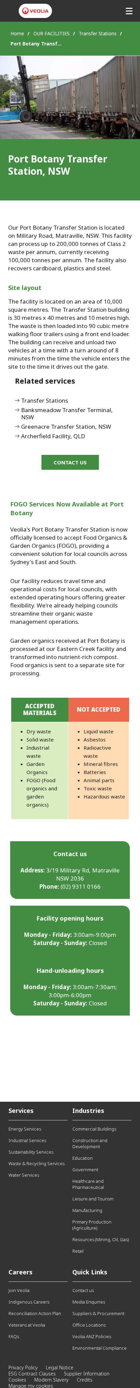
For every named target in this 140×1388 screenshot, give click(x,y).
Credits (84, 1379)
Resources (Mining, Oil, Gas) (100, 1239)
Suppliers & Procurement (98, 1313)
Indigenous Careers (28, 1302)
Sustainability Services (30, 1152)
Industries (88, 1110)
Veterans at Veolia (26, 1325)
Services (21, 1110)
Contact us (83, 1290)
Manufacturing (87, 1210)
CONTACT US (70, 462)
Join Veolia (19, 1290)
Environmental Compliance (99, 1348)
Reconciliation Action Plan (34, 1313)
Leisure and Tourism (92, 1199)
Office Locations (89, 1325)
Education (82, 1158)
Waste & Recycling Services (36, 1163)
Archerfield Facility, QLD (53, 436)
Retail (78, 1251)
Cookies (17, 1379)
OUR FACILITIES (51, 33)
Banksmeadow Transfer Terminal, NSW (67, 414)
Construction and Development (89, 1143)
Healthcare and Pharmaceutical (88, 1184)
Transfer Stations (98, 33)
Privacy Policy (23, 1367)
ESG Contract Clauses (32, 1373)
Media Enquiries (88, 1302)
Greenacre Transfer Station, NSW (66, 426)
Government (85, 1170)
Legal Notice (59, 1367)
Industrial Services (27, 1140)
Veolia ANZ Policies (91, 1336)
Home (17, 33)
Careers (20, 1272)
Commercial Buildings (94, 1129)
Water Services (23, 1175)
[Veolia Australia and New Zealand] (35, 10)
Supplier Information (86, 1373)
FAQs (13, 1336)
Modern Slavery (51, 1379)
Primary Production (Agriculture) (91, 1225)
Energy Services (24, 1129)
